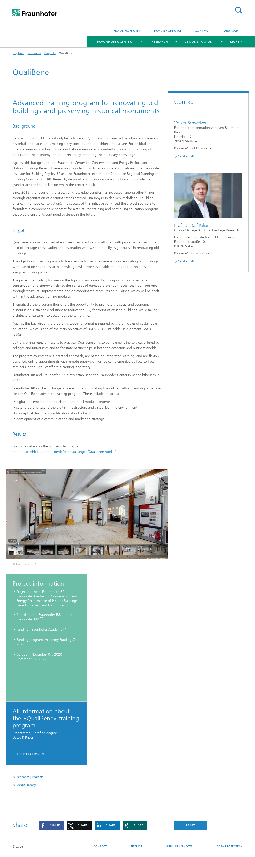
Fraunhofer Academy (46, 629)
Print (190, 825)
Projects (49, 53)
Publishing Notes (179, 846)
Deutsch (231, 30)
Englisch (18, 53)
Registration (28, 754)
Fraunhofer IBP (127, 30)
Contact (202, 30)
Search (238, 10)
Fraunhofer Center (114, 41)
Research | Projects (30, 777)
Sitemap (136, 846)
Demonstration (198, 41)
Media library (26, 785)
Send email (186, 156)
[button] (51, 825)
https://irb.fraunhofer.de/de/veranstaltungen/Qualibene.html (66, 452)
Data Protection (229, 846)
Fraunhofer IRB (168, 30)
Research (160, 41)
